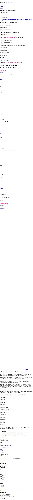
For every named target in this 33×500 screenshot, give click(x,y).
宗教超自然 (7, 447)
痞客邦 (8, 445)
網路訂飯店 (2, 208)
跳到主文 (1, 8)
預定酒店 (1, 79)
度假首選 (15, 374)
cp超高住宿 (26, 369)
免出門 (8, 60)
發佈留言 (2, 455)
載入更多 (2, 450)
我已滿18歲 (2, 498)
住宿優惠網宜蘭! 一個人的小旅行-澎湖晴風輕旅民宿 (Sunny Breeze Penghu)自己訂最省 (14, 435)
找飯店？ (2, 6)
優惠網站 (1, 188)
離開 (4, 498)
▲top (1, 449)
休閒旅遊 (7, 12)
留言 (9, 445)
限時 (0, 133)
